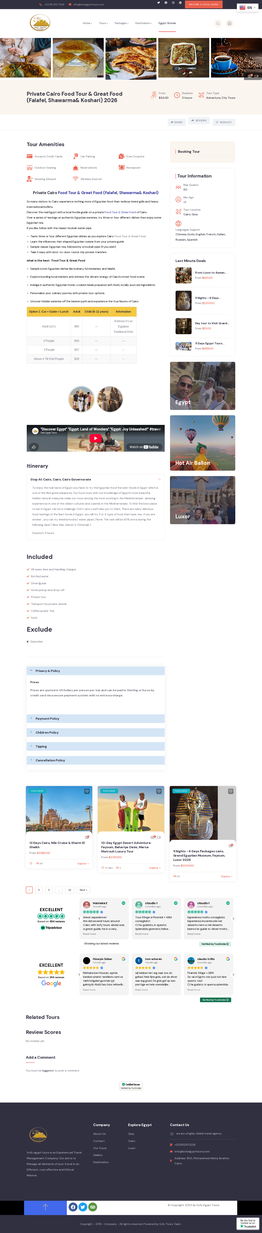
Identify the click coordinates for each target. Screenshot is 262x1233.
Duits (190, 234)
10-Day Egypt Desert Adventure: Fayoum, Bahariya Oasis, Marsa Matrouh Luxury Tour (126, 847)
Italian (221, 234)
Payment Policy (47, 718)
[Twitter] (158, 3)
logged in (48, 1070)
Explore (82, 863)
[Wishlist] (87, 791)
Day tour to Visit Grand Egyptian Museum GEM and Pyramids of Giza (211, 323)
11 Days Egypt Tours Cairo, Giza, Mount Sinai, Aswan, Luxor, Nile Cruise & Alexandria (212, 343)
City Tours (228, 98)
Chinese (181, 234)
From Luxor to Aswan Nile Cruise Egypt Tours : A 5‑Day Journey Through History (212, 272)
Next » (83, 889)
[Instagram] (173, 3)
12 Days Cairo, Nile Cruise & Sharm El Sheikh (57, 845)
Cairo (186, 214)
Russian (181, 239)
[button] (255, 56)
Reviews (201, 120)
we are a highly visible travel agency (199, 1133)
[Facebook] (166, 3)
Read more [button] (89, 934)
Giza (194, 214)
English (200, 234)
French (211, 234)
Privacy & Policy (48, 671)
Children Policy (47, 732)
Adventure (213, 98)
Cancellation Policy (50, 760)
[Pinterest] (180, 3)
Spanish (192, 239)
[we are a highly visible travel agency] (172, 1134)
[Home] (40, 22)
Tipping (41, 746)
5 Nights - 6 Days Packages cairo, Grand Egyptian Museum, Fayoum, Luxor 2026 (210, 298)
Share (178, 122)
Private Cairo (45, 192)
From (198, 277)
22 (69, 889)
